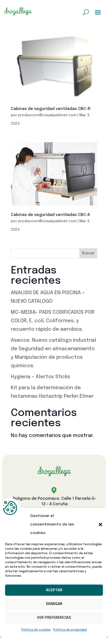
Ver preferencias (54, 618)
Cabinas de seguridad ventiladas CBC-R (50, 109)
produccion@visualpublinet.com (47, 115)
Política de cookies (36, 630)
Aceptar (54, 590)
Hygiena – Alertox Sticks (40, 377)
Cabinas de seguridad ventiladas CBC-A (50, 215)
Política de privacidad (70, 630)
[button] (100, 524)
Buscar (88, 253)
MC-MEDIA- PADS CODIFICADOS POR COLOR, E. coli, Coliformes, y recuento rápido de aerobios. (52, 321)
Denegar (54, 604)
